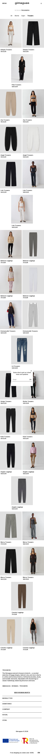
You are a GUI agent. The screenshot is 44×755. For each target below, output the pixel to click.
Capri (23, 15)
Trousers (30, 15)
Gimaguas (6, 686)
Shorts (17, 15)
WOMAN (18, 10)
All (11, 15)
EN (39, 753)
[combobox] (39, 752)
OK (30, 379)
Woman (15, 686)
